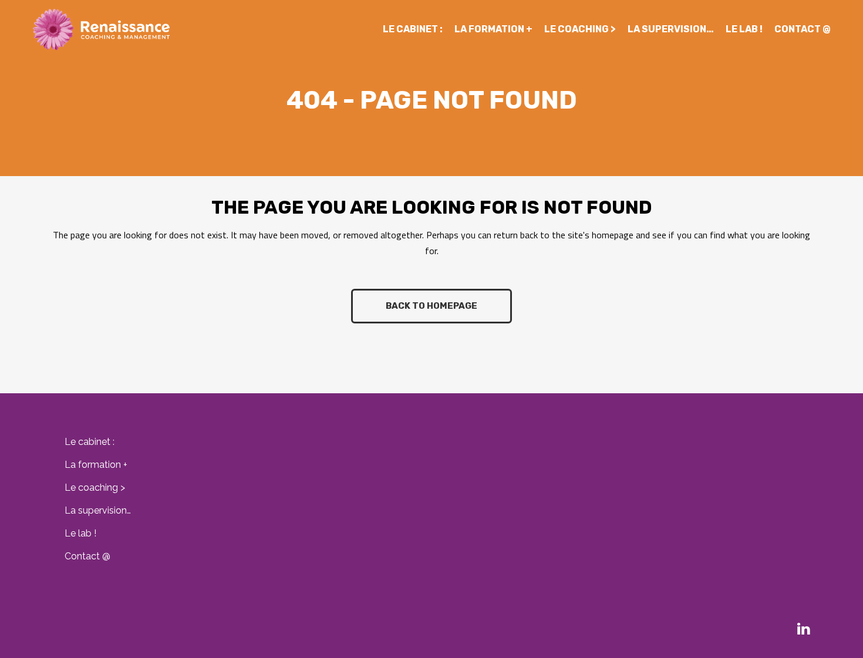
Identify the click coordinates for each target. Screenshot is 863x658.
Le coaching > (95, 487)
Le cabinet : (89, 441)
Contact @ (87, 556)
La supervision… (98, 510)
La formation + (96, 464)
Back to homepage (431, 306)
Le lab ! (80, 533)
